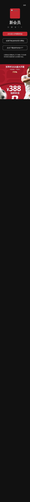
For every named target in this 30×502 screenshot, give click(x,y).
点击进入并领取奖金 (15, 34)
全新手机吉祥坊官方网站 (15, 41)
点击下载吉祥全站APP (15, 48)
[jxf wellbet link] (15, 81)
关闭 (24, 5)
